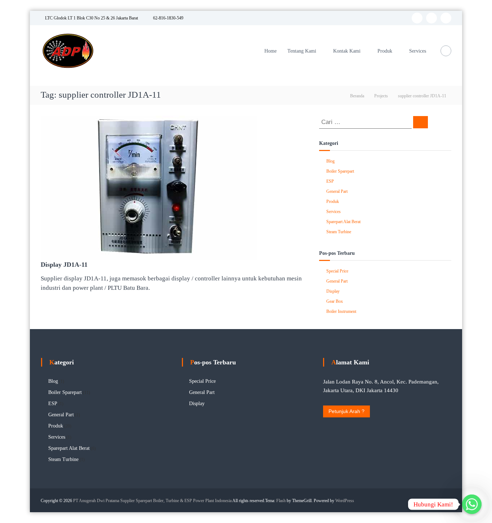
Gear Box (334, 301)
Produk (384, 51)
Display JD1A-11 (64, 264)
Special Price (337, 271)
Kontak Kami (347, 51)
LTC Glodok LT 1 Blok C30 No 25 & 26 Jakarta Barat (91, 18)
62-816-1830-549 (167, 18)
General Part (337, 191)
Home (270, 51)
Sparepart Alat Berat (343, 221)
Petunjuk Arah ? (346, 411)
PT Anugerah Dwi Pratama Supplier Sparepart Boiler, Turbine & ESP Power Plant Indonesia (152, 500)
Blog (330, 161)
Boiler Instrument (341, 311)
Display (333, 291)
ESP (330, 181)
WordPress (344, 500)
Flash (281, 500)
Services (417, 51)
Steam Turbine (338, 231)
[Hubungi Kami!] (472, 504)
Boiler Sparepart (340, 171)
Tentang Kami (301, 51)
